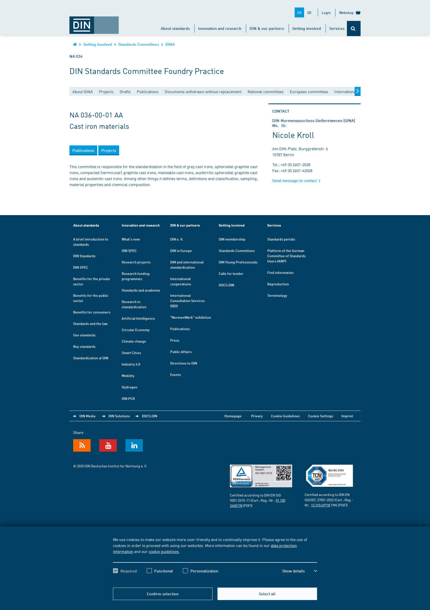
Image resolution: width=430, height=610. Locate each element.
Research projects (136, 262)
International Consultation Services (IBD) (187, 300)
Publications (180, 328)
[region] (215, 559)
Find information (280, 272)
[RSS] (82, 445)
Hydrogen (129, 387)
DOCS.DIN (226, 285)
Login (326, 12)
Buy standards (84, 346)
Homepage (233, 416)
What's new (131, 239)
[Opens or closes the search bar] (354, 28)
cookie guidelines (164, 551)
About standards (175, 28)
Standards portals (281, 239)
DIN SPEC (80, 267)
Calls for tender (231, 273)
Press (174, 340)
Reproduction (278, 284)
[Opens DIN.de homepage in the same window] (94, 22)
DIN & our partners (267, 28)
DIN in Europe (181, 250)
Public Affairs (181, 351)
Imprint (347, 416)
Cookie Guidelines (285, 416)
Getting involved (306, 28)
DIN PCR (128, 398)
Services (337, 28)
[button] (299, 571)
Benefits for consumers (91, 312)
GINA (170, 44)
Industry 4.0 (131, 364)
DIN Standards (84, 255)
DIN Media (87, 416)
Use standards (84, 335)
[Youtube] (108, 445)
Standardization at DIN (90, 358)
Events (175, 374)
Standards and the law (90, 323)
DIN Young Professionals (238, 262)
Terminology (277, 295)
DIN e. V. (176, 239)
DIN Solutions (119, 416)
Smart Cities (131, 352)
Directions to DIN (183, 363)
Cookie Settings (320, 416)
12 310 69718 (320, 504)
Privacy (257, 416)
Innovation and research (219, 28)
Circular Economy (136, 329)
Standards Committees (138, 44)
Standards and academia (141, 290)
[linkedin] (134, 445)
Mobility (128, 375)
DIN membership (232, 239)
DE (309, 12)
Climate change (134, 341)
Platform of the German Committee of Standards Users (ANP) (286, 255)
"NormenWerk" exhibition (190, 317)
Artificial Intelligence (138, 318)
